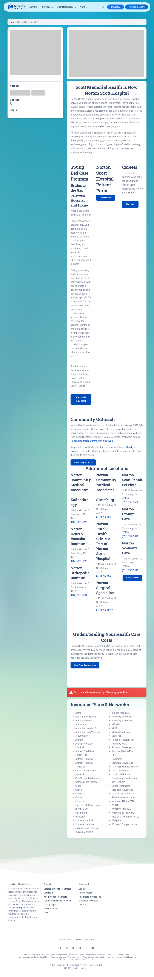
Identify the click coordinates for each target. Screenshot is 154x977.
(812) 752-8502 (130, 502)
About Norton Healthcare (55, 897)
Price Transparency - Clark (118, 955)
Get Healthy (49, 893)
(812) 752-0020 (130, 536)
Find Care (32, 7)
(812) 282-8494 (79, 595)
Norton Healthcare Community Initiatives (92, 440)
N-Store (47, 912)
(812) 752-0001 (104, 517)
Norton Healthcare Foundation (58, 901)
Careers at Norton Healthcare (57, 889)
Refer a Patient (51, 908)
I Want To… (84, 7)
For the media (85, 893)
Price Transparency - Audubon (36, 955)
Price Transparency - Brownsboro (64, 955)
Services (46, 7)
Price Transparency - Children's (92, 955)
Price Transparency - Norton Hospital (66, 957)
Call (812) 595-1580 (81, 399)
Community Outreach (83, 462)
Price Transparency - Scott (93, 957)
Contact (82, 904)
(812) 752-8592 (79, 522)
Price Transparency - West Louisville (121, 957)
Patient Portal (105, 198)
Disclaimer (89, 939)
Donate (115, 6)
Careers (130, 204)
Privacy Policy (66, 939)
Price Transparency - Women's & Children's (76, 959)
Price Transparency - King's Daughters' (33, 957)
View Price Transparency (85, 665)
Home (13, 22)
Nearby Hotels (132, 578)
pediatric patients (20, 907)
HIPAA (78, 939)
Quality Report (50, 904)
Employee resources (88, 901)
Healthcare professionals (91, 897)
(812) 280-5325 (130, 570)
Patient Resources (64, 7)
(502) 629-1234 (96, 965)
